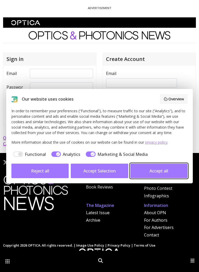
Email (11, 73)
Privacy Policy (119, 245)
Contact (151, 235)
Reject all (40, 171)
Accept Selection (99, 171)
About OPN (155, 212)
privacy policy (156, 142)
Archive (93, 220)
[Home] (35, 194)
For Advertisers (159, 227)
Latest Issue (98, 212)
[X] (5, 162)
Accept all (159, 171)
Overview (176, 98)
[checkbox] (28, 154)
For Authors (155, 220)
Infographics (156, 196)
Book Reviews (99, 187)
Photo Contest (158, 188)
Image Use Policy (90, 245)
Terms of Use (144, 245)
